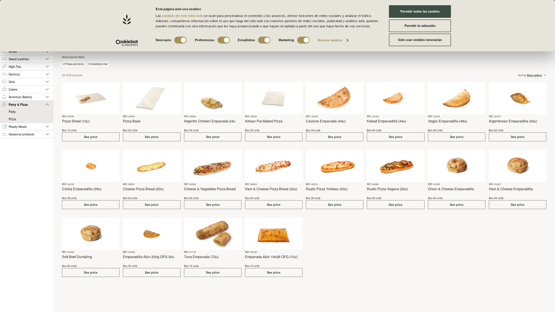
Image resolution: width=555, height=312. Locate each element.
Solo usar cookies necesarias (420, 40)
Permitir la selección (420, 26)
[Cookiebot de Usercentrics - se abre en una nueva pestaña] (127, 43)
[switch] (223, 40)
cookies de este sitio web (183, 16)
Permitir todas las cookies (420, 11)
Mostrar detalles (330, 40)
